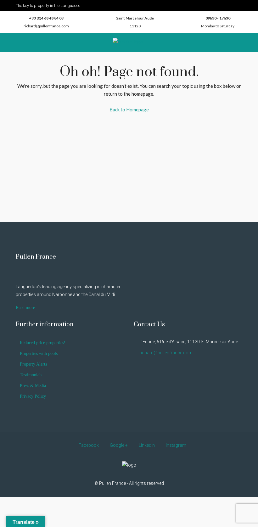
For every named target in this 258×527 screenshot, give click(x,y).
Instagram (175, 445)
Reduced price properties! (42, 342)
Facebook (89, 445)
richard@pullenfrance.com (46, 26)
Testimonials (31, 375)
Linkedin (147, 445)
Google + (119, 445)
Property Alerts (33, 364)
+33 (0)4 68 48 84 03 (46, 18)
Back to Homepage (129, 109)
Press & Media (33, 385)
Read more (25, 307)
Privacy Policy (33, 396)
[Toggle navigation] (239, 5)
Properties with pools (39, 353)
